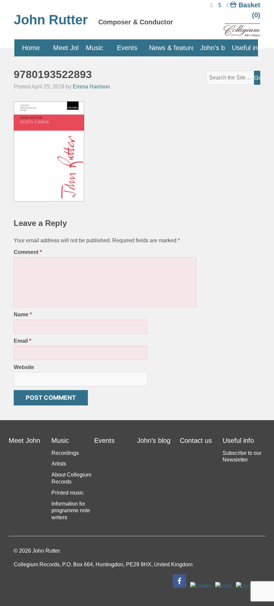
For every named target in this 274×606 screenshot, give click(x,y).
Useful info (245, 47)
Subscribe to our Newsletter (242, 456)
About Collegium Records (71, 478)
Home (31, 47)
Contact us (196, 440)
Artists (58, 464)
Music (94, 47)
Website (24, 367)
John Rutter (51, 19)
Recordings (65, 453)
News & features (171, 47)
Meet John (66, 47)
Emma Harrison (91, 86)
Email (22, 341)
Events (127, 47)
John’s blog (213, 47)
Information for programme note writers (70, 511)
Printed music (67, 493)
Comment (28, 252)
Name (23, 314)
